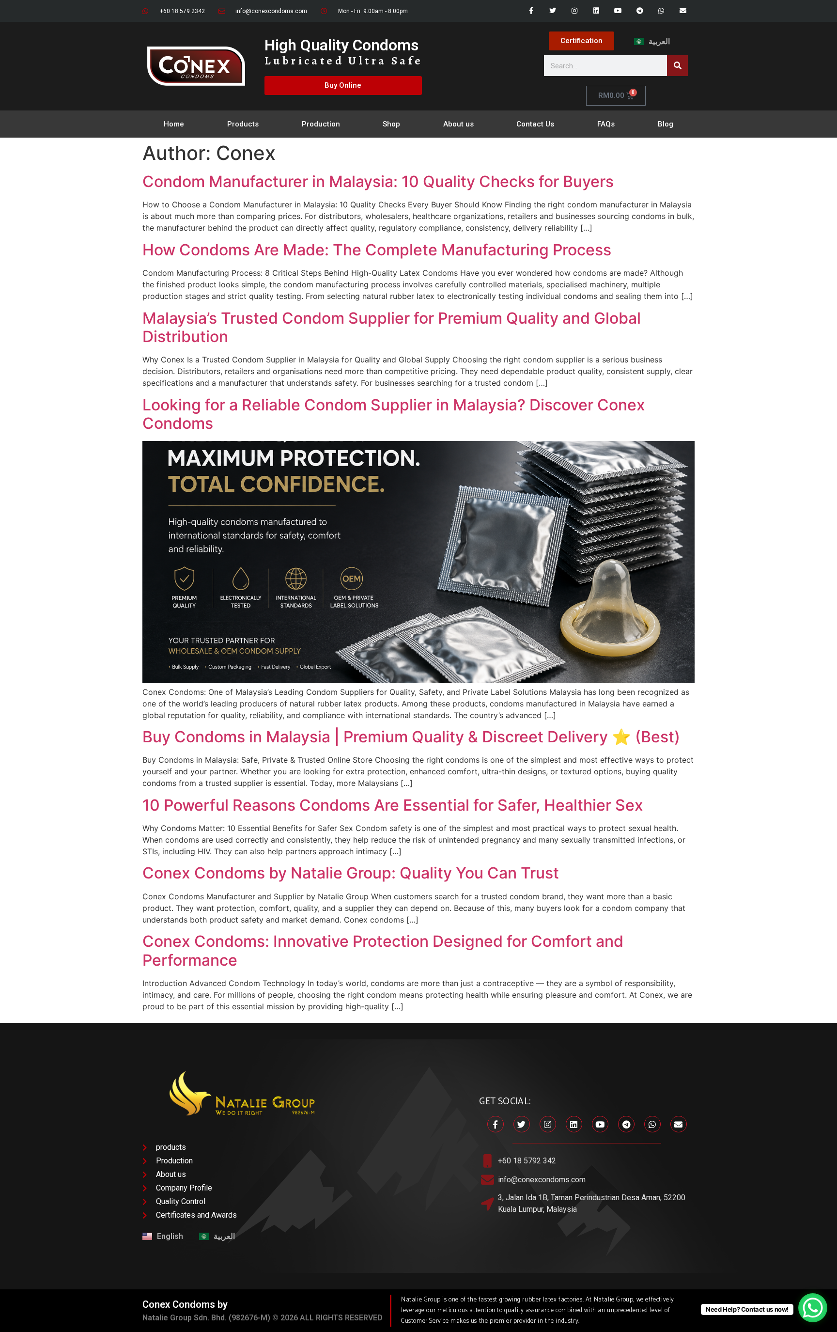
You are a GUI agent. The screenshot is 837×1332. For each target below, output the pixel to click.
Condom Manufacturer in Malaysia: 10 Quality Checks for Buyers (378, 181)
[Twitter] (553, 11)
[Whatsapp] (661, 11)
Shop (391, 124)
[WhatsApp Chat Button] (812, 1307)
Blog (665, 124)
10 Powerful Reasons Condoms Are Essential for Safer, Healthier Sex (392, 805)
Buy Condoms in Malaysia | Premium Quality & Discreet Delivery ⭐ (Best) (411, 736)
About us (458, 124)
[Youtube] (618, 11)
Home (174, 124)
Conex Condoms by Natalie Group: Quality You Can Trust (350, 872)
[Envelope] (683, 11)
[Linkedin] (596, 11)
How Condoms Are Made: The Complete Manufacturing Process (376, 249)
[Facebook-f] (531, 11)
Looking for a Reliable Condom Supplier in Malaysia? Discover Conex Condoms (393, 414)
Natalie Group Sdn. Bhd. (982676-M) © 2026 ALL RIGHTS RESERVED (262, 1317)
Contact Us (535, 124)
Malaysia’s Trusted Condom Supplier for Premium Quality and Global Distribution (391, 327)
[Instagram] (575, 11)
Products (243, 124)
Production (321, 124)
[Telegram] (640, 11)
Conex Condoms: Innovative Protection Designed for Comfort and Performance (382, 950)
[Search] (677, 65)
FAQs (606, 124)
